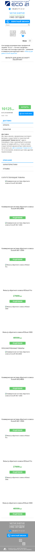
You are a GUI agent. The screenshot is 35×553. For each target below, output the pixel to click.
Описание (7, 160)
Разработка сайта (12, 548)
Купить (25, 107)
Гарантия (7, 129)
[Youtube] (23, 543)
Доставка (7, 121)
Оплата (6, 125)
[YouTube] (14, 34)
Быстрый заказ (27, 113)
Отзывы (6, 169)
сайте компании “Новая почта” (22, 148)
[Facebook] (14, 31)
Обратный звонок (20, 21)
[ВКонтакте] (20, 540)
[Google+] (11, 34)
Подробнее (17, 218)
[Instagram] (11, 31)
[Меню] (30, 40)
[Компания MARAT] (5, 549)
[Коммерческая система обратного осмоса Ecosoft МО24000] (17, 192)
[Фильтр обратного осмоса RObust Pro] (17, 276)
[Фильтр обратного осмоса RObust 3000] (17, 318)
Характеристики (10, 165)
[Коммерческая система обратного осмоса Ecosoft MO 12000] (17, 234)
